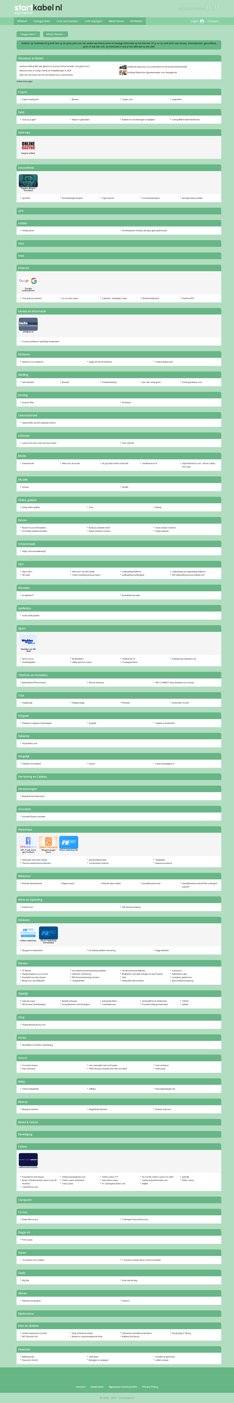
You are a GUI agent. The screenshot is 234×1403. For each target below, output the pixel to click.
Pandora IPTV (188, 298)
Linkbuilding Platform (131, 571)
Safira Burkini (28, 382)
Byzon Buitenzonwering (182, 980)
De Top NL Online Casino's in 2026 (157, 1177)
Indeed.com (27, 907)
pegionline (177, 99)
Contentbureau (109, 1004)
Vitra (124, 977)
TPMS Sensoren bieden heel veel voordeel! (108, 1068)
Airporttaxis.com (29, 743)
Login (195, 21)
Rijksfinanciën (28, 1356)
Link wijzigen (93, 21)
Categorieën (41, 21)
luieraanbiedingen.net (165, 1089)
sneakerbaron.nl (149, 463)
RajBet (145, 1183)
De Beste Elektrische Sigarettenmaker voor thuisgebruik (152, 73)
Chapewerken (78, 980)
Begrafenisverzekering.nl (33, 796)
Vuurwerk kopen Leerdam (33, 816)
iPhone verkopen (96, 682)
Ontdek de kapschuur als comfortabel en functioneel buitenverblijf (157, 67)
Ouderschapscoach (164, 361)
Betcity (158, 507)
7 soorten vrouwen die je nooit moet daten (141, 1260)
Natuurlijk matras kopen (133, 980)
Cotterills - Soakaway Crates (114, 298)
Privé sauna (27, 1239)
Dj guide (92, 723)
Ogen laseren (108, 198)
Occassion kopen (30, 1065)
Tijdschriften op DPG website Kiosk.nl (39, 422)
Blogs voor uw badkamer (33, 980)
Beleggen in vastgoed (98, 1360)
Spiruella (26, 198)
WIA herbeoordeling (131, 907)
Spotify (125, 487)
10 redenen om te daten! (33, 1260)
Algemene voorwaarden (123, 1387)
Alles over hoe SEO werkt (83, 571)
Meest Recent (54, 34)
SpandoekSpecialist (97, 860)
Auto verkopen (28, 1068)
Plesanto (126, 702)
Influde (185, 1004)
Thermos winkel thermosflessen (36, 863)
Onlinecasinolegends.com (73, 1177)
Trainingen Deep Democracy (135, 1219)
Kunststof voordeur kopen (34, 977)
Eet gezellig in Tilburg (181, 1333)
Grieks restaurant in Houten (34, 1333)
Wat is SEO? (27, 571)
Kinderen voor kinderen (32, 361)
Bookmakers (78, 658)
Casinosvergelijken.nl (164, 763)
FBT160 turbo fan (30, 1336)
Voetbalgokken (29, 662)
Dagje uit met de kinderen (100, 361)
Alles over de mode (71, 463)
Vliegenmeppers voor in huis (35, 974)
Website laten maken (111, 883)
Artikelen (136, 21)
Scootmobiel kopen (151, 198)
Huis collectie (128, 443)
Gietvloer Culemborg (81, 974)
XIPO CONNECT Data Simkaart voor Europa (174, 682)
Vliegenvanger (78, 702)
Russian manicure (163, 1109)
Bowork (65, 382)
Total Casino (67, 1183)
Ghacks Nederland (150, 298)
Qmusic (25, 487)
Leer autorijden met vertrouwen (103, 1065)
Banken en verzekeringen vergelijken (138, 119)
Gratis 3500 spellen (30, 615)
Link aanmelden (67, 21)
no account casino (70, 298)
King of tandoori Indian (82, 1333)
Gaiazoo (126, 1300)
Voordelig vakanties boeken (34, 531)
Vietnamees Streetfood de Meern (137, 1333)
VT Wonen (26, 970)
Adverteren (116, 21)
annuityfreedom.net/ (151, 883)
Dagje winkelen (162, 950)
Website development (32, 883)
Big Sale (25, 1280)
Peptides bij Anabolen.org (184, 658)
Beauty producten (30, 1109)
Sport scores (28, 658)
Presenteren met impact (33, 1177)
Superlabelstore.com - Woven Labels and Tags (198, 465)
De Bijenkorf (27, 595)
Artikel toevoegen (24, 81)
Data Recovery (28, 1001)
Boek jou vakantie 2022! (99, 527)
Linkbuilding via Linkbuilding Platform (189, 571)
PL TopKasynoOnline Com (113, 1183)
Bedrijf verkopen (69, 1001)
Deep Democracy (30, 1219)
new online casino (110, 1180)
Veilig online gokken (31, 507)
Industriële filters (109, 1001)
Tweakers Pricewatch (31, 763)
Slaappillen (160, 860)
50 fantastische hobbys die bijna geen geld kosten (144, 230)
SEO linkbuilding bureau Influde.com (188, 575)
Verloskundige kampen (72, 198)
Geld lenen (94, 1356)
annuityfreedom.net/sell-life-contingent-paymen (200, 885)
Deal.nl (92, 763)
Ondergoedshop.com (192, 382)
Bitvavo (75, 99)
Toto (91, 507)
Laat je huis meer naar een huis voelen (39, 443)
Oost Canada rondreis (165, 527)
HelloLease (160, 1068)
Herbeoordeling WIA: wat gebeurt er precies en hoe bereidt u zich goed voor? (54, 66)
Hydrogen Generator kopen (34, 860)
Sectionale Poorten (180, 702)
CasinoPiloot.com (30, 1187)
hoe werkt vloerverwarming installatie (89, 970)
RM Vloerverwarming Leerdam (85, 977)
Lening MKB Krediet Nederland (186, 119)
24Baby (92, 1089)
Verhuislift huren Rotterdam (154, 1001)
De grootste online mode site (115, 463)
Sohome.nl (177, 970)
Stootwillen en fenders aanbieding (37, 1045)
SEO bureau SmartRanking (33, 1004)
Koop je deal (28, 402)
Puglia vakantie (162, 531)
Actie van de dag (129, 1280)
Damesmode (28, 463)
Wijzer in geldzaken (80, 119)
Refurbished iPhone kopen (34, 682)
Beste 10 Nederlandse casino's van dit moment (39, 1182)
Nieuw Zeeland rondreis (100, 531)
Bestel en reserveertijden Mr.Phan (87, 1336)
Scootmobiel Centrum (99, 863)
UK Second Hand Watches (133, 970)
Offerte (185, 1001)
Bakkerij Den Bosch (130, 1336)
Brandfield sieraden (131, 595)
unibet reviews (161, 1360)
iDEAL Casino (188, 1180)
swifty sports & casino (82, 662)
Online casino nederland (73, 1180)
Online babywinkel (30, 1089)
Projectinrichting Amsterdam (155, 1004)
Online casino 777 (110, 1177)
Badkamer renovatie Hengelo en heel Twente (142, 974)
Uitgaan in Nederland (165, 723)
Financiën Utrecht (30, 1360)
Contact (213, 21)
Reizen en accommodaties (34, 527)
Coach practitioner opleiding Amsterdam (40, 341)
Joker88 (185, 1177)
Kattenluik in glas (179, 974)
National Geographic (31, 1300)
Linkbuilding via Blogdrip (133, 575)
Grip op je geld (29, 119)
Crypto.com (127, 99)
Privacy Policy (150, 1387)
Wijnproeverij (68, 883)
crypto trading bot (30, 99)
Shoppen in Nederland (32, 950)
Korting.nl (126, 402)
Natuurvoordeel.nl (163, 863)
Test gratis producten (32, 298)
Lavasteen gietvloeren (182, 977)
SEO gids (26, 575)
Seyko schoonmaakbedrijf (34, 551)
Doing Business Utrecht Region (76, 1004)
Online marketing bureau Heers (86, 575)
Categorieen (27, 34)
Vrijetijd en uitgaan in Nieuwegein (37, 723)
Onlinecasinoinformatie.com (155, 1180)
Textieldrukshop (109, 382)
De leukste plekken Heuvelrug (102, 950)
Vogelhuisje (27, 702)
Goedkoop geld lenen (165, 1356)
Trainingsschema (129, 662)
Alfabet (22, 21)
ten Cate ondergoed (151, 382)
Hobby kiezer (28, 230)
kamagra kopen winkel (192, 198)
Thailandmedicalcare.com (34, 1024)
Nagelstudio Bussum (98, 1109)
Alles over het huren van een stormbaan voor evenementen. (46, 75)
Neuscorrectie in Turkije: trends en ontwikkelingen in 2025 (45, 71)
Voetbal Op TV (128, 658)
